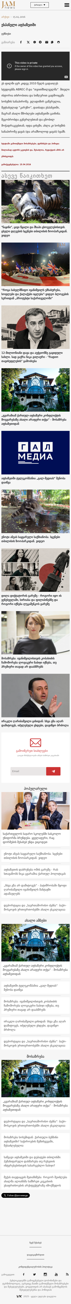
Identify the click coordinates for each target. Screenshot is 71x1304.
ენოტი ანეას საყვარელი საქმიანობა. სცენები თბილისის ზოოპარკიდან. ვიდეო (30, 539)
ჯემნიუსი (6, 33)
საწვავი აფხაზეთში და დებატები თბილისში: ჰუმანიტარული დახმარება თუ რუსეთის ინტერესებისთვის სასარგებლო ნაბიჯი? (32, 1161)
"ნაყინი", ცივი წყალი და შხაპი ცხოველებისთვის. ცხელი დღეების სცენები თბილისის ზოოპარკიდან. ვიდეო (34, 231)
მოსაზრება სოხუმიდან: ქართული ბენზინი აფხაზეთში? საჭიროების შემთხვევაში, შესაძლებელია (31, 1141)
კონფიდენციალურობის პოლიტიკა (35, 1267)
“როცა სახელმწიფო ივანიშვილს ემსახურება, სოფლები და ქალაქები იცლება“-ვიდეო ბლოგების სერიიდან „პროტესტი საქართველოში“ (35, 294)
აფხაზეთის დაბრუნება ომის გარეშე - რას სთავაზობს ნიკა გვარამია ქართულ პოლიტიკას (35, 871)
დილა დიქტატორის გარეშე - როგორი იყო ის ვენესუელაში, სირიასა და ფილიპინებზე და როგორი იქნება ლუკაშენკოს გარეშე (31, 600)
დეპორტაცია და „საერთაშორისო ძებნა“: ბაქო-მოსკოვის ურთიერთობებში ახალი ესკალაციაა (35, 907)
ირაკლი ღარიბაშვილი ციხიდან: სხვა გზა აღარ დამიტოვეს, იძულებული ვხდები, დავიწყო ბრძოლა (35, 723)
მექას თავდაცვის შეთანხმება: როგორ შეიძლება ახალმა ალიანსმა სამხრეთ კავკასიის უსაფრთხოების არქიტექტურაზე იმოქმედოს (35, 1181)
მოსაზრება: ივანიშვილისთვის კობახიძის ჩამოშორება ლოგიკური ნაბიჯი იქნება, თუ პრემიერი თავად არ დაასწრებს (29, 662)
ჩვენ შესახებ (35, 1242)
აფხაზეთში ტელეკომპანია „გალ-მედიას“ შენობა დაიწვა (33, 480)
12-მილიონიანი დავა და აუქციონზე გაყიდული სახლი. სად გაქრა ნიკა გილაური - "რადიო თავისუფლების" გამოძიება (32, 357)
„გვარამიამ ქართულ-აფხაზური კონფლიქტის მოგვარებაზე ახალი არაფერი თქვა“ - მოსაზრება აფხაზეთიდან (33, 419)
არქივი (6, 16)
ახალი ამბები (36, 920)
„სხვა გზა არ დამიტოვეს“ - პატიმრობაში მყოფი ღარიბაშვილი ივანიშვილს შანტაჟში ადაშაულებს (35, 889)
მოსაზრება (35, 1056)
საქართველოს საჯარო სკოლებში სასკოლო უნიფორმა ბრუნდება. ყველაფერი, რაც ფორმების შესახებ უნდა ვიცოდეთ (32, 837)
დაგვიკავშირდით (35, 1254)
